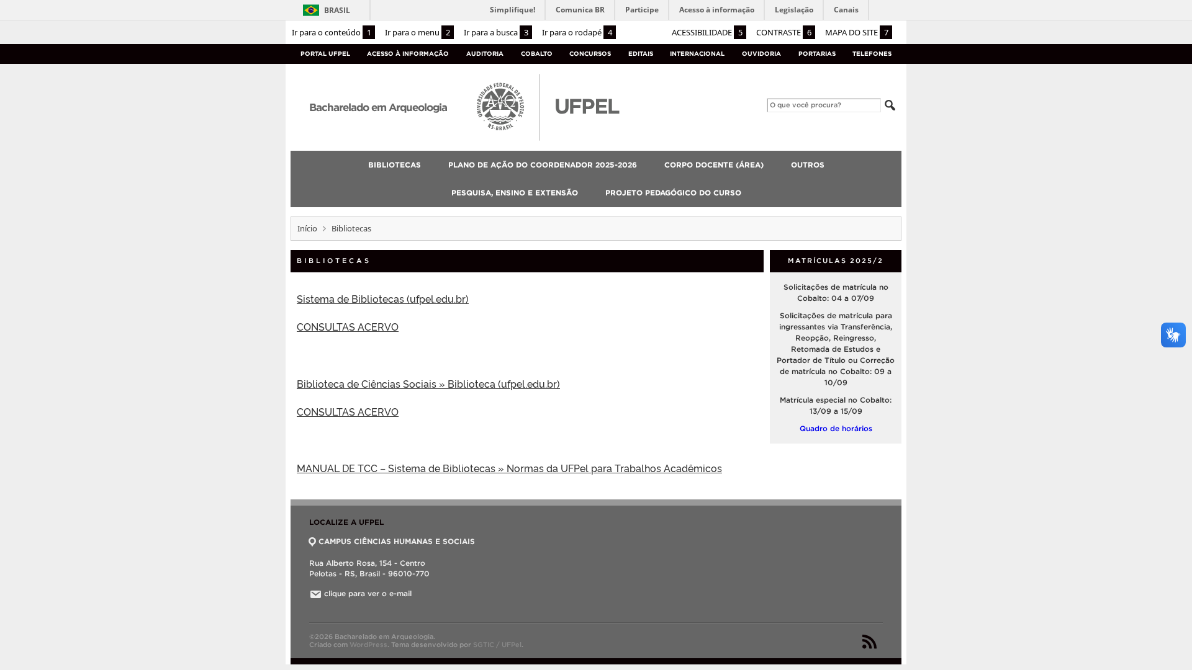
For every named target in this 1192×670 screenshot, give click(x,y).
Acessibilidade (707, 32)
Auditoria (484, 53)
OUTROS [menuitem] (807, 165)
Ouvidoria (761, 53)
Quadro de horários (836, 428)
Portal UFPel (325, 53)
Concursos (590, 53)
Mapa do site (856, 32)
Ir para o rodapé (577, 32)
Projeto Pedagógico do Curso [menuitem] (673, 193)
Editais (640, 53)
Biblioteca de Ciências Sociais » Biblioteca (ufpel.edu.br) (428, 383)
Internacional (697, 53)
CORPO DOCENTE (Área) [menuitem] (714, 165)
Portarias (817, 53)
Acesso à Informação (408, 53)
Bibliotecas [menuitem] (394, 165)
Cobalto (537, 53)
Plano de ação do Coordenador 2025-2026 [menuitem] (542, 165)
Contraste (783, 32)
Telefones (872, 53)
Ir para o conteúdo (331, 32)
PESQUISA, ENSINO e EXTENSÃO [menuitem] (514, 193)
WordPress (368, 644)
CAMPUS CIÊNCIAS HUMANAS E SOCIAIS (396, 541)
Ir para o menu (417, 32)
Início (307, 228)
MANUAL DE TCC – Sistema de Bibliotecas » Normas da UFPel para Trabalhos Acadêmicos (509, 468)
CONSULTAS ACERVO (348, 326)
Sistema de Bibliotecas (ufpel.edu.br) (383, 298)
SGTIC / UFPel (497, 644)
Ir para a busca (496, 32)
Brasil (337, 10)
